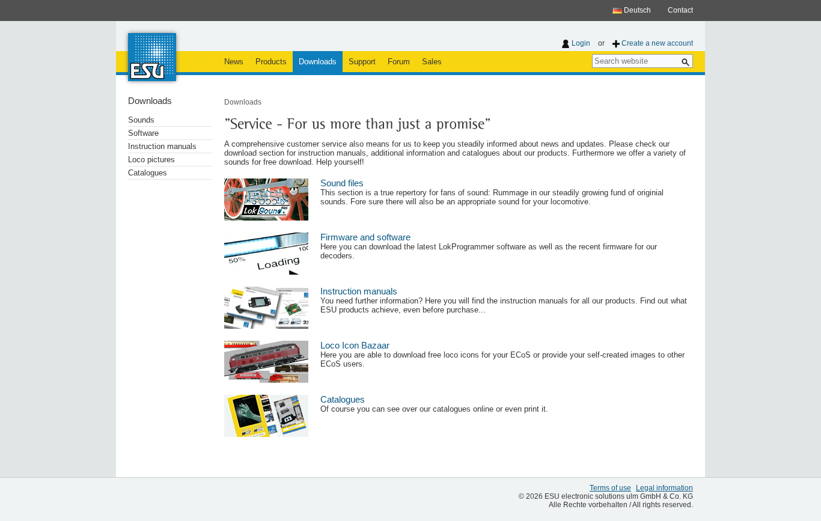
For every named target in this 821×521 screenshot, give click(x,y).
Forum (399, 61)
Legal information (664, 488)
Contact (680, 10)
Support (362, 61)
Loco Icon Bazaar (354, 345)
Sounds (141, 119)
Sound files (342, 183)
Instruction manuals (162, 146)
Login (581, 43)
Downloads (318, 61)
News (233, 61)
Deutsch (636, 10)
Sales (432, 61)
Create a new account (657, 43)
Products (271, 61)
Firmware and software (365, 237)
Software (143, 133)
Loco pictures (151, 159)
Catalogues (147, 172)
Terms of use (610, 488)
